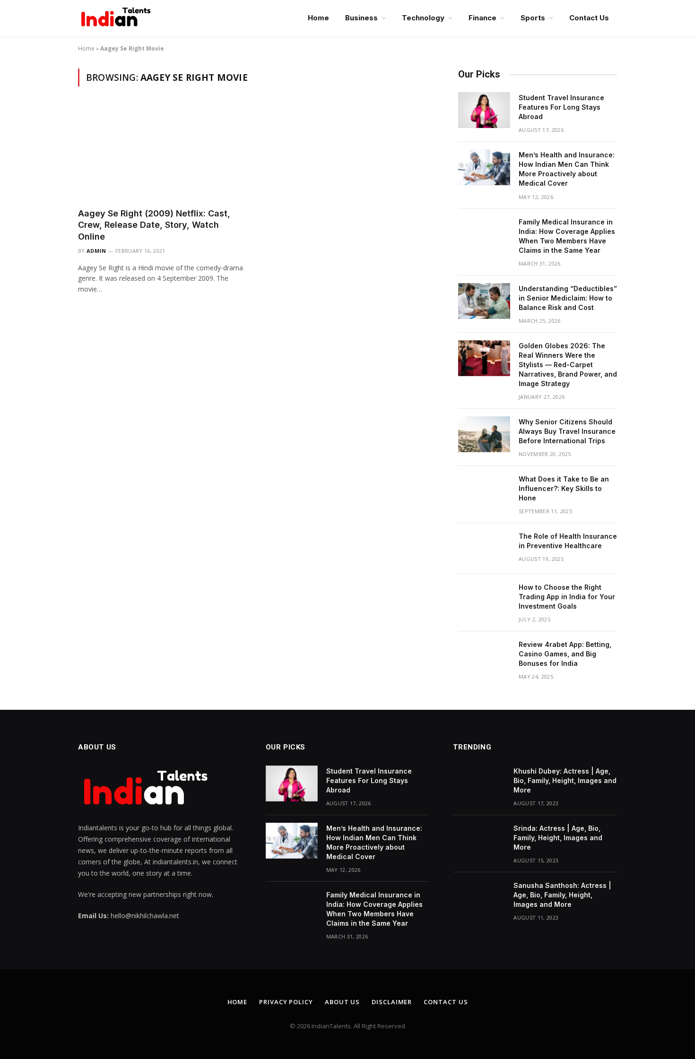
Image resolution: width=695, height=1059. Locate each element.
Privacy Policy (286, 1002)
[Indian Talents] (117, 18)
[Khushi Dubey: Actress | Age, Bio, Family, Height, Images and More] (479, 783)
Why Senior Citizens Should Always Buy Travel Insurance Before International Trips (567, 431)
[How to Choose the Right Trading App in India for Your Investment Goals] (484, 600)
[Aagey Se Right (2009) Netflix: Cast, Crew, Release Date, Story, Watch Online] (162, 152)
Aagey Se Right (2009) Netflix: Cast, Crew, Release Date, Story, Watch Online (154, 224)
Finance (482, 17)
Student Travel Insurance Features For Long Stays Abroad (561, 107)
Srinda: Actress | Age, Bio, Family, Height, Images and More (557, 837)
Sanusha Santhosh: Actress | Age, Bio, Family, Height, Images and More (562, 894)
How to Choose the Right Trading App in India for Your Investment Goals (567, 596)
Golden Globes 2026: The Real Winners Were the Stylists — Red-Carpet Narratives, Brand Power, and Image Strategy (568, 364)
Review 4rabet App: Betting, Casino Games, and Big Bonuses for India (565, 653)
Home (318, 17)
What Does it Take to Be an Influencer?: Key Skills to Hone (564, 488)
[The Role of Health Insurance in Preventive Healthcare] (484, 549)
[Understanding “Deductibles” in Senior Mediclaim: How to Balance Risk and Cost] (484, 301)
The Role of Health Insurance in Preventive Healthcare (568, 541)
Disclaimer (392, 1002)
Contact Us (589, 17)
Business (361, 17)
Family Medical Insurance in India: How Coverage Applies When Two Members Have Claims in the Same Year (567, 236)
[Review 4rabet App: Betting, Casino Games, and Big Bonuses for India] (484, 657)
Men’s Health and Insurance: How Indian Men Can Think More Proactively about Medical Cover (567, 169)
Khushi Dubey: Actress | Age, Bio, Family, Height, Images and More (565, 780)
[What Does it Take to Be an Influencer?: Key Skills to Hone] (484, 491)
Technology (423, 17)
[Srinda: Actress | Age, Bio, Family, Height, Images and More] (479, 841)
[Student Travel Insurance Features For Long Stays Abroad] (484, 110)
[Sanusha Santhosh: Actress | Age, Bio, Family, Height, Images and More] (479, 898)
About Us (342, 1002)
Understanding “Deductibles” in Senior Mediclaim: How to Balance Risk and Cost (568, 297)
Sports (533, 17)
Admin (96, 250)
